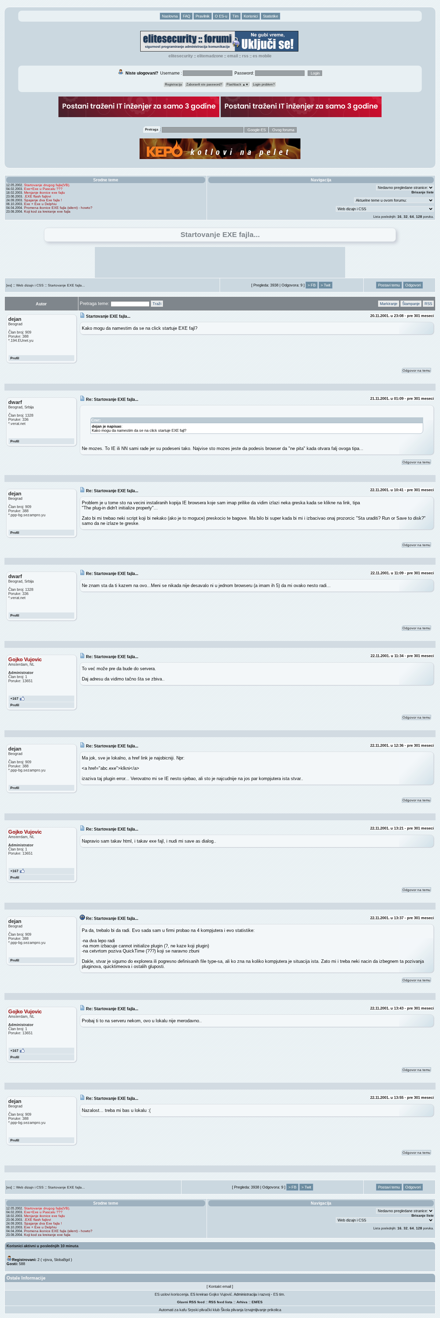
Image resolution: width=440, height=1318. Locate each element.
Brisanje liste (422, 192)
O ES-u (221, 16)
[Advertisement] (220, 262)
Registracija (173, 84)
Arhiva (242, 1302)
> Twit (325, 285)
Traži (157, 304)
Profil (14, 358)
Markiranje (388, 304)
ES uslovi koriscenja (171, 1294)
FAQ (186, 16)
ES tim (278, 1294)
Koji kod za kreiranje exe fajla (47, 211)
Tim (235, 16)
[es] (9, 285)
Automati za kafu (173, 1310)
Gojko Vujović (220, 1294)
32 (406, 216)
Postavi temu (389, 285)
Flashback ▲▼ (238, 84)
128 (419, 216)
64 (412, 216)
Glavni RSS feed (191, 1302)
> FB (312, 285)
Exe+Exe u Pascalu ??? (43, 189)
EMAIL (232, 56)
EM (254, 1302)
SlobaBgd (62, 1260)
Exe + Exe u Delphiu (40, 204)
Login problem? (264, 84)
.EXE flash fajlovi (37, 196)
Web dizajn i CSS (30, 285)
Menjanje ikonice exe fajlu (44, 192)
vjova (47, 1260)
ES (260, 1302)
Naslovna (170, 16)
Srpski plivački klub (204, 1310)
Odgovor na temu (416, 370)
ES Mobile (262, 56)
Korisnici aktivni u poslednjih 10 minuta (42, 1246)
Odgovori (413, 285)
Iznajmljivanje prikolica (262, 1310)
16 (399, 216)
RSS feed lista (220, 1302)
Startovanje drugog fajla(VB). (47, 185)
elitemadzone (210, 56)
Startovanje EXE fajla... (66, 285)
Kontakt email (220, 1286)
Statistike (270, 16)
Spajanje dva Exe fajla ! (43, 200)
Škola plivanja (232, 1310)
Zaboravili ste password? (204, 84)
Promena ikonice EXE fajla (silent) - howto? (58, 208)
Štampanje (411, 304)
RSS (245, 56)
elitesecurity (180, 56)
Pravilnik (203, 16)
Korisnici (251, 16)
